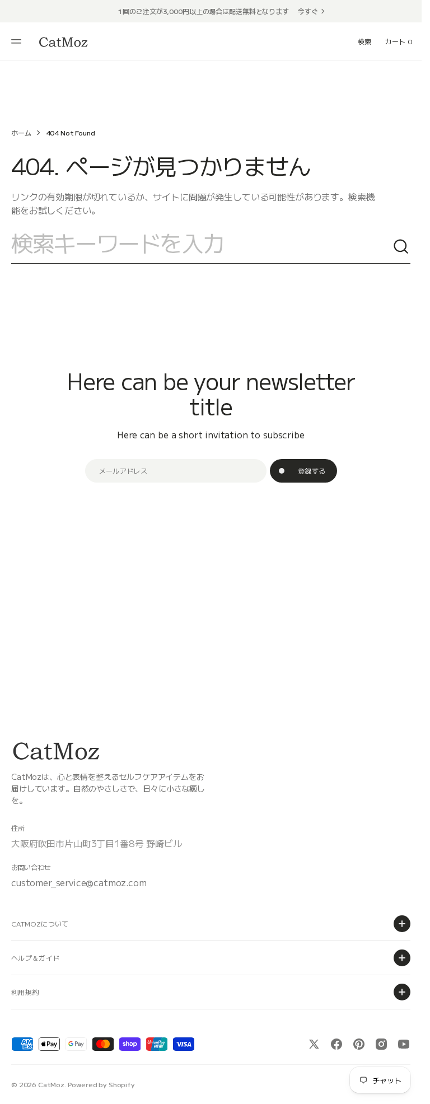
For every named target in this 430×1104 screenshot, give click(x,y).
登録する (311, 470)
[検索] (401, 247)
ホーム (21, 132)
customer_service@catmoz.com (79, 882)
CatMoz (51, 1084)
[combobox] (201, 247)
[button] (18, 41)
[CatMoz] (63, 41)
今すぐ (308, 11)
